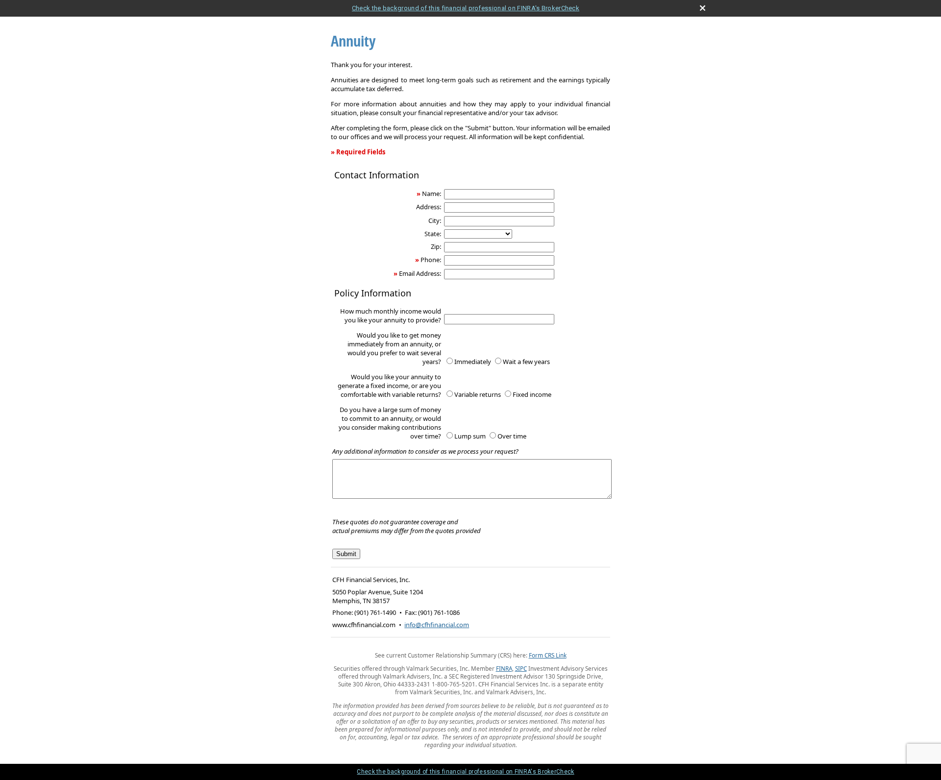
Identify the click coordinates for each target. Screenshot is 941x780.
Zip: (436, 246)
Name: (431, 193)
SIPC (521, 668)
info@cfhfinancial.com (436, 624)
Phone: (431, 259)
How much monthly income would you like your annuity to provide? (390, 315)
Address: (428, 206)
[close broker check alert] (702, 8)
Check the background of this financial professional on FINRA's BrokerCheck (465, 8)
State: (432, 233)
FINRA (504, 668)
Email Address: (420, 273)
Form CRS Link (548, 655)
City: (434, 220)
